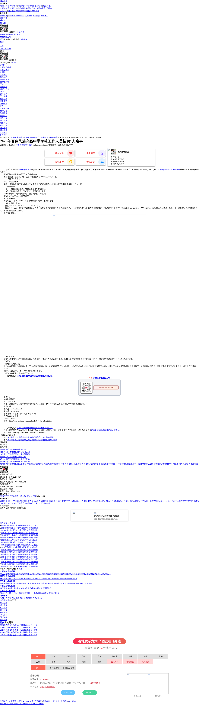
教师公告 (3, 111)
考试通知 (41, 593)
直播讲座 (3, 608)
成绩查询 (48, 574)
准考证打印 (39, 574)
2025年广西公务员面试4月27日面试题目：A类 (18, 625)
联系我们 (38, 701)
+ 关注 (15, 63)
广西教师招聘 (5, 67)
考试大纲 (11, 574)
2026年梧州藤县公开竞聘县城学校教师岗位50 (19, 528)
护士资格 (33, 593)
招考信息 (44, 137)
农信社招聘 (12, 588)
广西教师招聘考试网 (24, 145)
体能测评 (62, 574)
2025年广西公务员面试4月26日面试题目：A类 (18, 635)
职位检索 (3, 610)
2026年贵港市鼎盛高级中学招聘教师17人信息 (19, 545)
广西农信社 (14, 8)
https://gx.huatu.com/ (47, 687)
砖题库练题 (4, 600)
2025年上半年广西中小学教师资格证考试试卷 (19, 567)
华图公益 (21, 701)
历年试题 (11, 523)
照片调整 (3, 605)
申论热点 (36, 16)
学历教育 (28, 11)
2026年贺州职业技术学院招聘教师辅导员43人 (19, 525)
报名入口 (3, 123)
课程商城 (130, 662)
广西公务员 (4, 8)
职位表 (17, 574)
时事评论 (3, 18)
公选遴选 (12, 11)
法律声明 (47, 701)
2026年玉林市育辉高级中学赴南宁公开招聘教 (19, 538)
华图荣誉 (12, 701)
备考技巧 (3, 135)
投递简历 (20, 32)
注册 (2, 46)
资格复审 (55, 574)
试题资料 (3, 133)
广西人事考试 (16, 137)
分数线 (38, 579)
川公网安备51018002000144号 (32, 704)
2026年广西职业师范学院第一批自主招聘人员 (19, 533)
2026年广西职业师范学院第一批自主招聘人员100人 (146, 501)
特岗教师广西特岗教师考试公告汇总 (15, 461)
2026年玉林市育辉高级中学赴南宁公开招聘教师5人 (32, 503)
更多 (18, 35)
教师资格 (23, 8)
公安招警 (38, 6)
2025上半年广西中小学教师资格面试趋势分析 (19, 550)
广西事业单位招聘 (7, 581)
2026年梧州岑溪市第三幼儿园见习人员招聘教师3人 (104, 501)
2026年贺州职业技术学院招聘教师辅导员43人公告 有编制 (30, 437)
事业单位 (13, 6)
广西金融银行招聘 (7, 586)
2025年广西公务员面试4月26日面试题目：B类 (18, 632)
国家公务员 (4, 6)
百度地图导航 (94, 683)
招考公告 (53, 137)
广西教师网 (4, 108)
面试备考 (20, 16)
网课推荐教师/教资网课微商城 (185, 464)
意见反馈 (64, 701)
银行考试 (47, 6)
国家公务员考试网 (7, 576)
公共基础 (28, 16)
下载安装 (24, 39)
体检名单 (77, 574)
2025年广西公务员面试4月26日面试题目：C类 (18, 630)
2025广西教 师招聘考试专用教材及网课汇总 (35, 428)
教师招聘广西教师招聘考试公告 (13, 449)
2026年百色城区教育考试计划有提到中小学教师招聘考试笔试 (32, 440)
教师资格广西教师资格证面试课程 (96, 464)
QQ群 (2, 65)
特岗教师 (20, 11)
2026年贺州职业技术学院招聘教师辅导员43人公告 (20, 501)
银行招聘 (3, 94)
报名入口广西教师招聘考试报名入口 (15, 452)
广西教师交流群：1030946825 (168, 169)
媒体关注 (29, 701)
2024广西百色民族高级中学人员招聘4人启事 (18, 496)
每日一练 (3, 620)
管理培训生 (12, 35)
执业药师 (19, 593)
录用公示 (84, 574)
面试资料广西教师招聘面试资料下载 (125, 464)
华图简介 (3, 701)
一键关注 (89, 692)
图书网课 (114, 662)
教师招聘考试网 (24, 169)
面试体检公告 (29, 598)
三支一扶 (3, 11)
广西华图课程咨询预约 (102, 378)
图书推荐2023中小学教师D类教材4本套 (156, 464)
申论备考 (12, 16)
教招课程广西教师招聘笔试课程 (13, 464)
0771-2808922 (5, 49)
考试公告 (3, 574)
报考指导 (92, 574)
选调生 (49, 8)
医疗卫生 (32, 8)
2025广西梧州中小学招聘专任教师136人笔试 (19, 547)
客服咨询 (68, 692)
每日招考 (3, 603)
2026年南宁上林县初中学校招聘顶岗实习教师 (19, 535)
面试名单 (3, 128)
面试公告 (59, 579)
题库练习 (3, 612)
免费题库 (145, 662)
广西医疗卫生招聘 (7, 591)
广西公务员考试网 (7, 571)
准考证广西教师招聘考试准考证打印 (15, 454)
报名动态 (11, 583)
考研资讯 (35, 11)
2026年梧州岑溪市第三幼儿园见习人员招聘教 (19, 530)
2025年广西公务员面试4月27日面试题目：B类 (18, 627)
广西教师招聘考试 (31, 137)
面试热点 (44, 16)
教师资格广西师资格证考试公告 (13, 457)
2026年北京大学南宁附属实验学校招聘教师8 (19, 540)
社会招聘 (3, 99)
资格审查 (51, 579)
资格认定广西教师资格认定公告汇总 (15, 459)
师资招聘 (3, 35)
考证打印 (3, 125)
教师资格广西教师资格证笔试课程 (67, 464)
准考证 (38, 583)
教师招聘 (22, 6)
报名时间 (3, 120)
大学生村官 (41, 8)
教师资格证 (4, 79)
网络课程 (3, 130)
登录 (2, 42)
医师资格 (26, 593)
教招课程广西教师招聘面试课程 (40, 464)
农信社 (3, 91)
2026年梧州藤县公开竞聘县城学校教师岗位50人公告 (62, 501)
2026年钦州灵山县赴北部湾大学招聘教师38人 (19, 542)
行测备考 (3, 16)
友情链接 (72, 701)
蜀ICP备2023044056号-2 (10, 704)
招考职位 (3, 118)
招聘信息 (55, 701)
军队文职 (30, 6)
